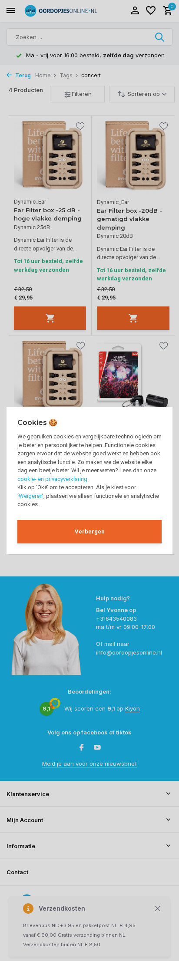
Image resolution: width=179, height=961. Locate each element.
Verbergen (90, 531)
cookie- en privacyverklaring (52, 479)
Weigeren (30, 496)
